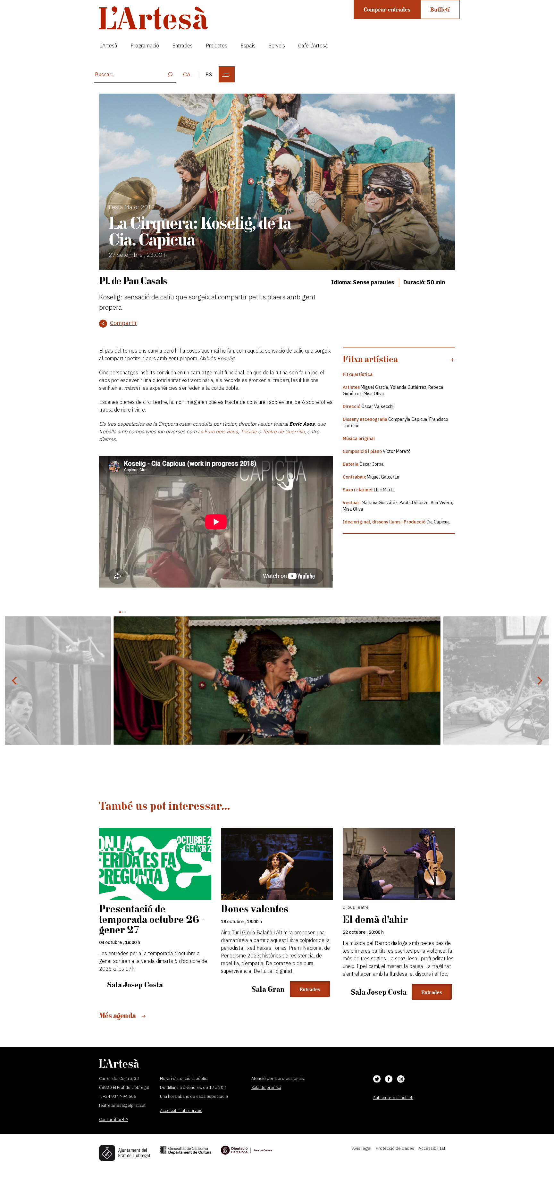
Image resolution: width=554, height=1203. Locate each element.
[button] (399, 359)
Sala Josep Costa (135, 985)
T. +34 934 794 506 (117, 1096)
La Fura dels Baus (218, 431)
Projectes (216, 45)
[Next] (539, 680)
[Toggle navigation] (227, 74)
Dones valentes (255, 908)
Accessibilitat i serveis (181, 1110)
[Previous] (15, 680)
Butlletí (440, 9)
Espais (248, 45)
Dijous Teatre (356, 907)
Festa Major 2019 (132, 207)
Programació (144, 45)
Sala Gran (268, 989)
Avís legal (362, 1148)
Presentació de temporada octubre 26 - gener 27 (152, 919)
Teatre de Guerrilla (283, 431)
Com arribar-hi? (113, 1119)
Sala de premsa (266, 1087)
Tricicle (248, 431)
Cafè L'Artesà (313, 45)
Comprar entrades (387, 9)
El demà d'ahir (375, 919)
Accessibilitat (431, 1148)
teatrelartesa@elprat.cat (122, 1105)
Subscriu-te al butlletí (393, 1097)
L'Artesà (108, 45)
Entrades (182, 45)
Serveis (277, 45)
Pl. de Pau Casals (133, 280)
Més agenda (118, 1015)
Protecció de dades (395, 1148)
